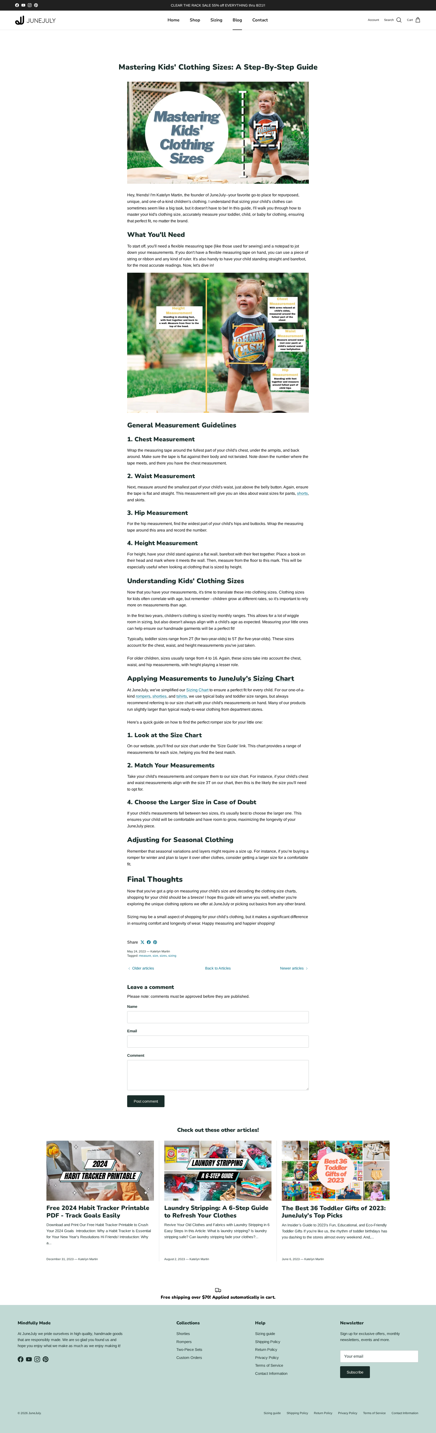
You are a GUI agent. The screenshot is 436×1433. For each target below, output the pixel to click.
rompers (143, 696)
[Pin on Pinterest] (155, 942)
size (155, 955)
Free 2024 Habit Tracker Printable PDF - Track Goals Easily (97, 1212)
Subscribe (355, 1372)
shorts (302, 493)
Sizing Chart (197, 690)
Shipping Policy (267, 1341)
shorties (159, 696)
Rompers (184, 1341)
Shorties (183, 1333)
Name (132, 1006)
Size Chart (186, 735)
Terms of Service (269, 1365)
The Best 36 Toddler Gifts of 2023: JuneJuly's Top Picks (334, 1212)
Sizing (216, 20)
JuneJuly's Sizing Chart (256, 678)
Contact (260, 20)
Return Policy (266, 1349)
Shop (195, 20)
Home (173, 20)
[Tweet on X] (142, 942)
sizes (163, 955)
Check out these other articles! (218, 1130)
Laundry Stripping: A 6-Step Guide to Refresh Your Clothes (216, 1212)
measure (145, 955)
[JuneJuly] (35, 20)
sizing (172, 955)
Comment (135, 1055)
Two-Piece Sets (189, 1349)
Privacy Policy (267, 1357)
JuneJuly (35, 1413)
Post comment (146, 1101)
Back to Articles (218, 968)
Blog (237, 20)
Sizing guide (265, 1333)
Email (132, 1031)
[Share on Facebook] (149, 942)
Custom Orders (189, 1357)
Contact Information (271, 1373)
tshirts (181, 696)
